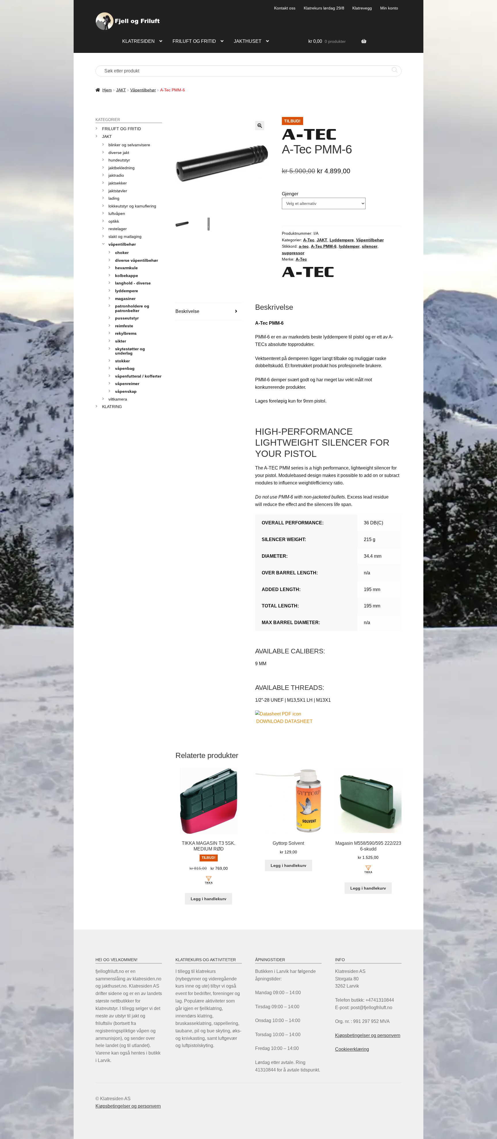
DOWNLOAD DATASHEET (284, 721)
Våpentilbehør (143, 90)
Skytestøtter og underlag (130, 351)
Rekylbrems (126, 333)
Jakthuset (247, 41)
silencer (369, 246)
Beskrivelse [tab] (187, 311)
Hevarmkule (126, 267)
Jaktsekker (117, 183)
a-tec (304, 246)
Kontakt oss (284, 8)
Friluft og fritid (194, 41)
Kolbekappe (126, 275)
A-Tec (308, 240)
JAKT (121, 90)
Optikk (113, 221)
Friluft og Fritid (121, 128)
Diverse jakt (118, 152)
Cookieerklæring (352, 1049)
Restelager (117, 228)
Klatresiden (138, 41)
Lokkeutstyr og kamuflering (132, 206)
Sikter (120, 341)
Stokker (122, 361)
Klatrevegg (362, 8)
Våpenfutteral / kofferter (138, 376)
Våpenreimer (127, 383)
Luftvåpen (116, 213)
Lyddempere (342, 240)
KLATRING (112, 406)
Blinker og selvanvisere (129, 145)
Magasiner (125, 298)
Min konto (389, 8)
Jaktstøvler (117, 190)
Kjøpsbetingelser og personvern (367, 1035)
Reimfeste (124, 326)
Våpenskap (126, 391)
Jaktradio (116, 175)
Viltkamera (117, 399)
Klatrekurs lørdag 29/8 (324, 8)
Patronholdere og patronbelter (132, 308)
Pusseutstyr (127, 318)
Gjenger (290, 193)
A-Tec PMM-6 (324, 246)
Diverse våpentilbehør (136, 260)
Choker (122, 252)
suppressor (293, 253)
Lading (113, 198)
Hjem (107, 90)
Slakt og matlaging (125, 236)
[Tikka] (209, 883)
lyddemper (349, 246)
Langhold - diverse (133, 283)
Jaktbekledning (121, 168)
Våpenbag (125, 368)
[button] (259, 125)
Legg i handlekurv (208, 898)
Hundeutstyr (119, 160)
